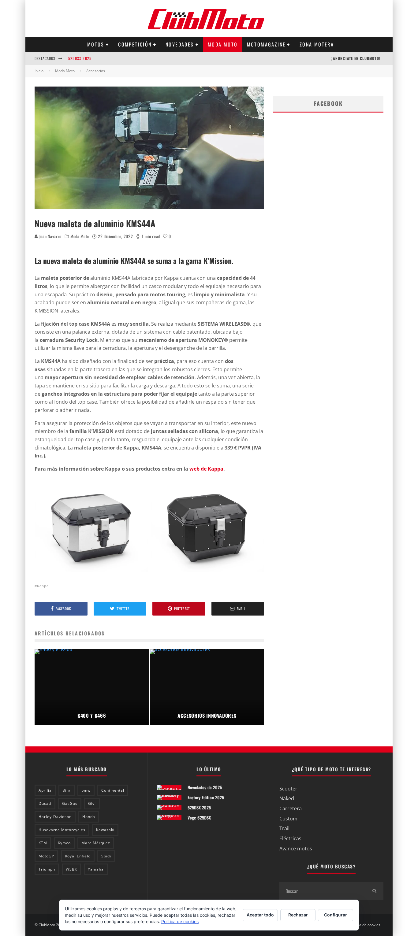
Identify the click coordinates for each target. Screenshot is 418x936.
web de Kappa (206, 468)
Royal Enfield (78, 856)
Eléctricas (290, 838)
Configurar (335, 914)
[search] (374, 891)
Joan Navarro (50, 236)
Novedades (180, 44)
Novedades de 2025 (205, 787)
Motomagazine (266, 44)
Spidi (106, 856)
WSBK (71, 869)
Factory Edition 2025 (206, 797)
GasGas (69, 803)
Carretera (290, 808)
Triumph (47, 869)
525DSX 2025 (79, 58)
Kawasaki (105, 829)
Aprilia (45, 790)
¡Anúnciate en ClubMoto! (355, 58)
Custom (288, 818)
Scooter (288, 788)
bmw (86, 790)
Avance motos (295, 848)
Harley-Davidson (55, 816)
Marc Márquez (95, 842)
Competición (134, 44)
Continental (112, 790)
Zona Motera (317, 44)
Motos (95, 44)
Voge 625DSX (199, 817)
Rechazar (298, 914)
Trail (284, 828)
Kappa (43, 585)
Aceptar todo (260, 914)
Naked (286, 798)
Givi (92, 803)
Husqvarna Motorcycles (62, 829)
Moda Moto (223, 44)
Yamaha (96, 869)
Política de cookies (364, 925)
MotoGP (46, 856)
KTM (43, 842)
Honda (88, 816)
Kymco (64, 842)
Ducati (45, 803)
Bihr (66, 790)
